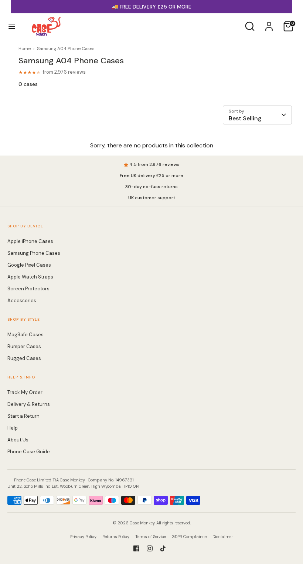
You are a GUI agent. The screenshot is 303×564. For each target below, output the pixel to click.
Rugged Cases (24, 358)
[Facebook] (136, 548)
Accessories (21, 300)
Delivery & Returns (28, 404)
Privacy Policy (83, 536)
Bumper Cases (24, 346)
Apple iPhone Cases (30, 241)
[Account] (269, 23)
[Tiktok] (163, 548)
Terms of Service (150, 536)
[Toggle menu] (11, 26)
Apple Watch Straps (30, 277)
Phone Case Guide (28, 451)
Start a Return (23, 416)
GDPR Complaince (189, 536)
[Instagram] (150, 548)
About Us (17, 440)
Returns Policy (115, 536)
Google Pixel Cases (29, 265)
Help (12, 428)
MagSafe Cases (25, 334)
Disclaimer (222, 536)
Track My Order (24, 392)
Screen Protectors (28, 289)
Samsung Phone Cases (33, 253)
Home (24, 48)
